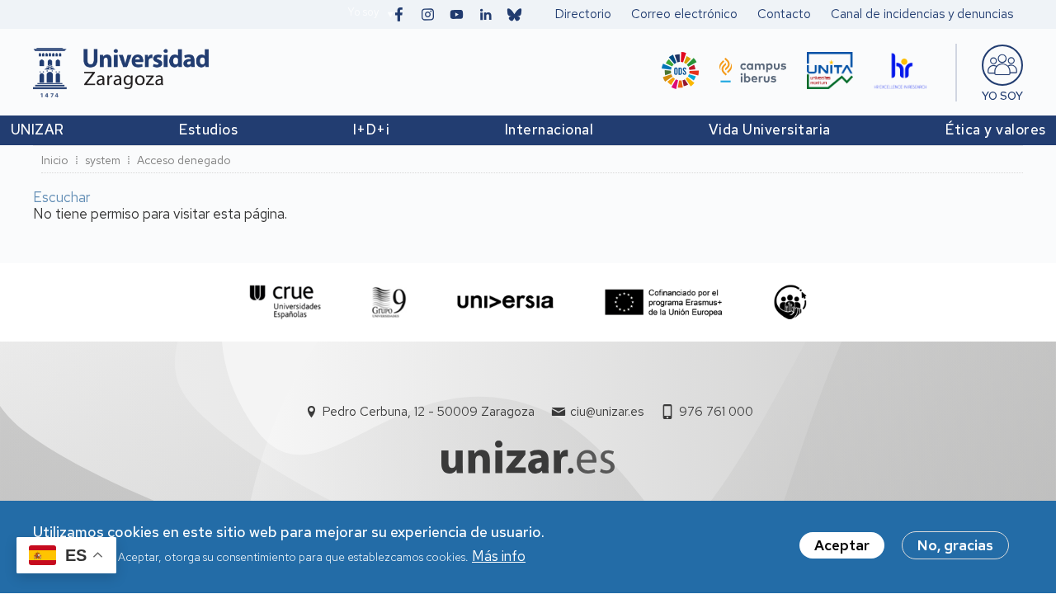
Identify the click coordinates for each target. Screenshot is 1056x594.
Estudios (208, 129)
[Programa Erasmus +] (664, 302)
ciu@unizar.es (607, 411)
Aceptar (842, 545)
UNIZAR (37, 129)
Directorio (583, 14)
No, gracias (955, 545)
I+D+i (371, 129)
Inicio (54, 160)
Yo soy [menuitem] (1002, 95)
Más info (499, 556)
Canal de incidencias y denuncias (922, 14)
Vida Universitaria (770, 129)
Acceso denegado (184, 160)
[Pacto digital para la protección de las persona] (790, 302)
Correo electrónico (684, 14)
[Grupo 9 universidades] (389, 302)
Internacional (549, 129)
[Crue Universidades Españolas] (286, 302)
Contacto (784, 14)
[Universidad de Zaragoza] (121, 72)
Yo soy (363, 12)
